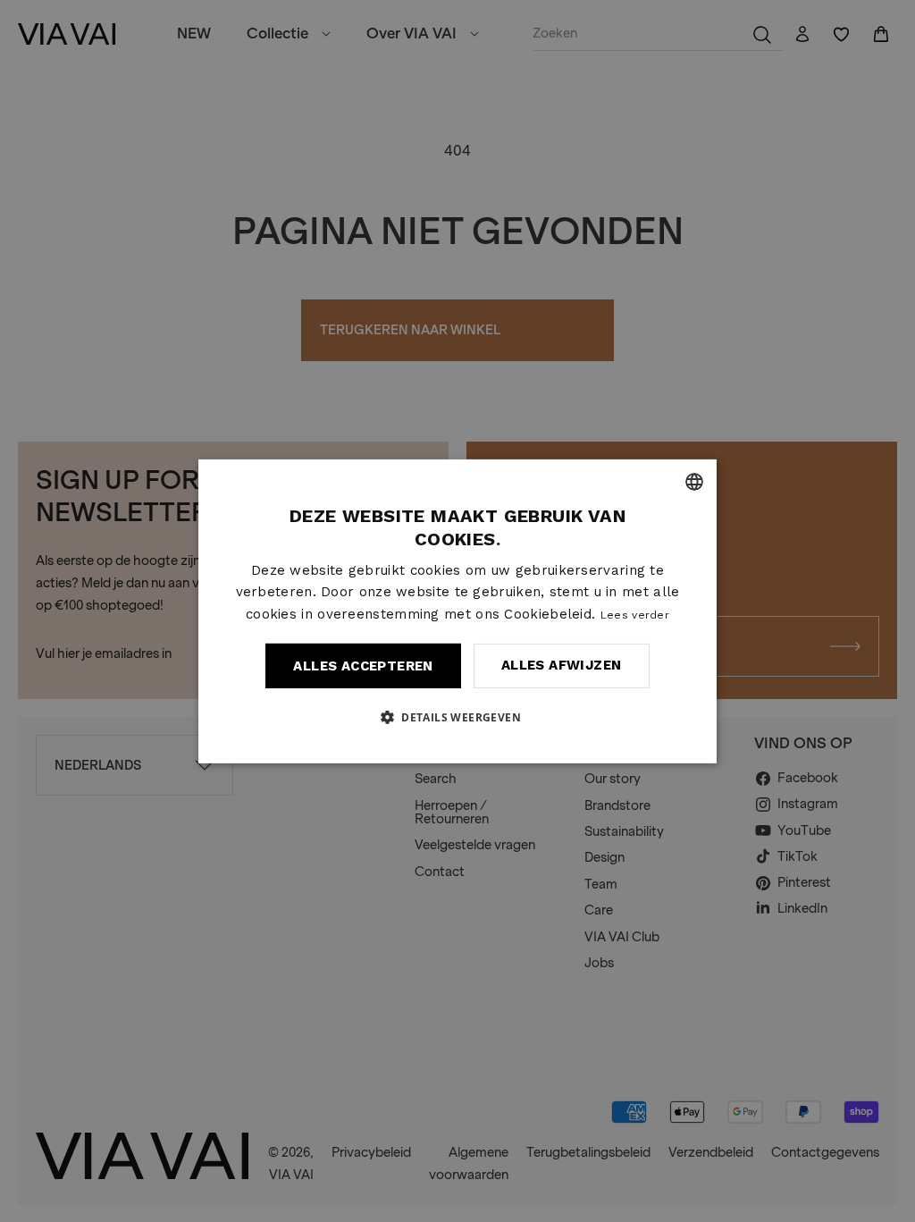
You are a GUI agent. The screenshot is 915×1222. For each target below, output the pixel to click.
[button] (457, 717)
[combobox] (694, 481)
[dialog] (457, 611)
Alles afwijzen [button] (561, 665)
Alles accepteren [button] (362, 666)
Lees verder (634, 615)
